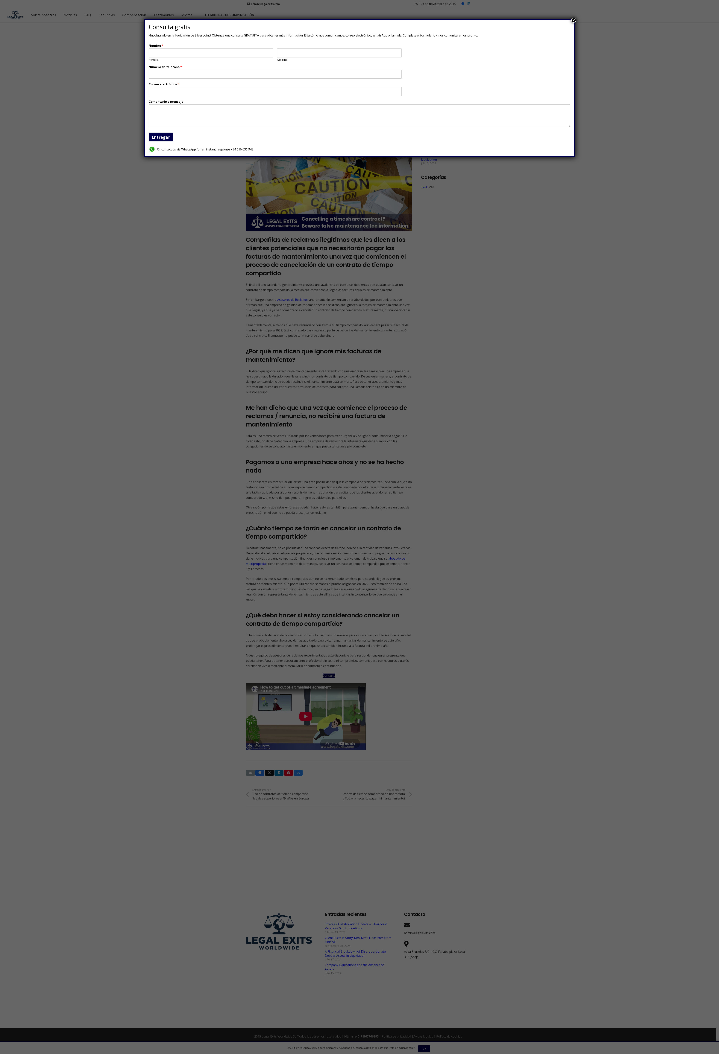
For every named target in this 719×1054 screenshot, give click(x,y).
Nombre (156, 46)
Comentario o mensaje (166, 102)
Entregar (161, 137)
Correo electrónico (164, 84)
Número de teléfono (165, 67)
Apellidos (282, 59)
